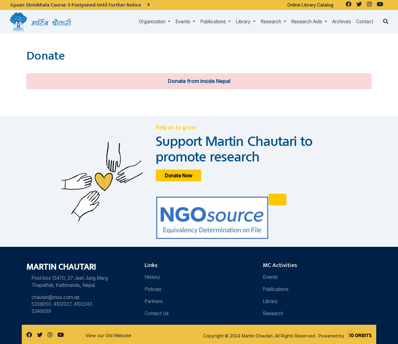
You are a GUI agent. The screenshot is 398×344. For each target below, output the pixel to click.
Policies (153, 289)
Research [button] (271, 22)
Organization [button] (153, 22)
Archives (341, 22)
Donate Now (178, 176)
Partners (154, 301)
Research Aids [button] (307, 22)
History (152, 277)
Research (273, 313)
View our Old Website (108, 335)
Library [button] (244, 22)
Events (270, 277)
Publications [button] (213, 22)
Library (270, 301)
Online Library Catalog (310, 4)
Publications (276, 289)
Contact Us (157, 313)
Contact (364, 22)
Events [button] (183, 22)
